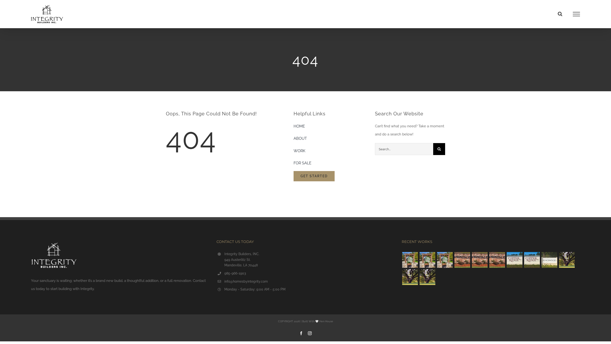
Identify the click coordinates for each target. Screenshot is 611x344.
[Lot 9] (462, 260)
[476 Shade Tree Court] (427, 277)
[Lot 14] (514, 260)
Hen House (326, 321)
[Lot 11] (549, 260)
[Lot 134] (410, 260)
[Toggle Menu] (576, 14)
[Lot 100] (445, 260)
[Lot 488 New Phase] (410, 277)
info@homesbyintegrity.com (246, 281)
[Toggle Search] (560, 13)
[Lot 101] (427, 260)
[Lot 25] (479, 260)
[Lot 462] (566, 260)
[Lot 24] (497, 260)
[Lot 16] (532, 260)
